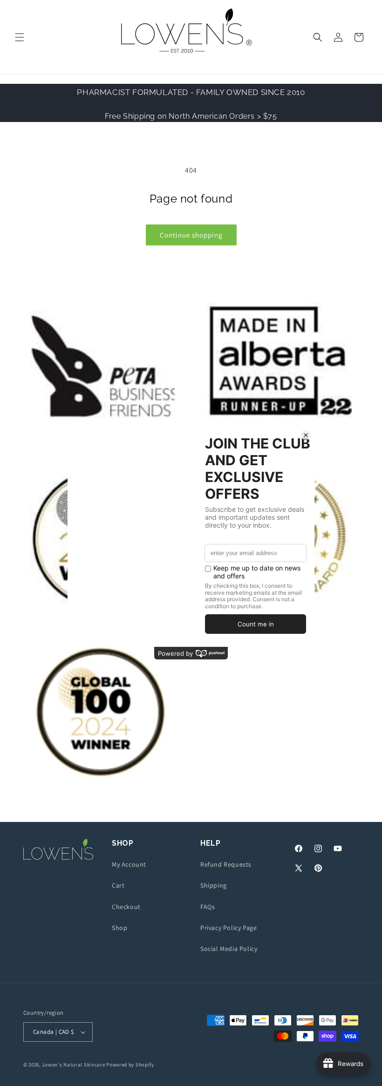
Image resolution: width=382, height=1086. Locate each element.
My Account (129, 864)
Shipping (213, 885)
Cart (118, 885)
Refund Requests (226, 864)
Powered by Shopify (130, 1064)
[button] (19, 37)
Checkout (126, 907)
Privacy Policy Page (228, 927)
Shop (119, 927)
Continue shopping (191, 235)
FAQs (207, 907)
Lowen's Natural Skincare (73, 1064)
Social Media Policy (228, 948)
